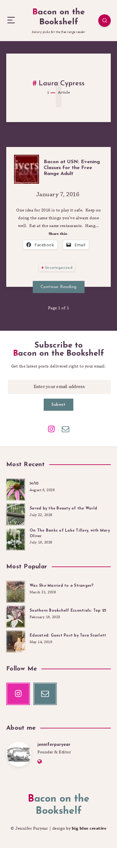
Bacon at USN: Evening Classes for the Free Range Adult (72, 167)
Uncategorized (59, 268)
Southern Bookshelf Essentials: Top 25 (68, 611)
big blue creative (89, 828)
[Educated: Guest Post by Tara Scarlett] (15, 641)
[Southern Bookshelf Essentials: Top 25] (15, 616)
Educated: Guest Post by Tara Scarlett (68, 635)
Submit (58, 405)
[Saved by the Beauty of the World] (15, 513)
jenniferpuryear (54, 744)
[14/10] (15, 489)
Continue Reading (59, 287)
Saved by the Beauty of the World (63, 508)
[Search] (104, 20)
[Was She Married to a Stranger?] (15, 591)
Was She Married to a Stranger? (62, 586)
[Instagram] (51, 428)
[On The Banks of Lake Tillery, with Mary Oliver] (15, 538)
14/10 (34, 484)
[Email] (65, 428)
